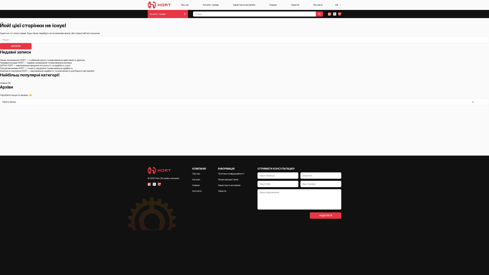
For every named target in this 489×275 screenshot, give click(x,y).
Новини (273, 5)
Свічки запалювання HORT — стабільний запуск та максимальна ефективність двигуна (42, 60)
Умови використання (228, 179)
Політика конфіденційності (231, 173)
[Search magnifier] (319, 14)
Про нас (185, 5)
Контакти (318, 5)
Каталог (196, 179)
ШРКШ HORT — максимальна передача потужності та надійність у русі (35, 65)
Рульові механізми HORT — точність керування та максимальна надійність (36, 68)
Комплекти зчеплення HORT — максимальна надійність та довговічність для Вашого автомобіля (47, 71)
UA (336, 5)
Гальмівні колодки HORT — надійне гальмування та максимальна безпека (36, 62)
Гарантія (295, 5)
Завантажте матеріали (244, 5)
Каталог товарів (211, 5)
